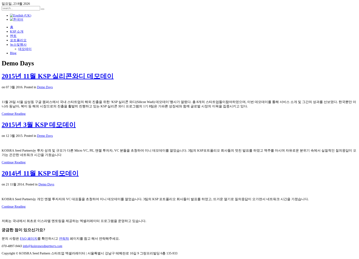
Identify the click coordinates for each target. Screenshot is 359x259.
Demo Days (45, 87)
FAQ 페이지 (28, 238)
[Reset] (42, 9)
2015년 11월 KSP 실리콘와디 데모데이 (58, 76)
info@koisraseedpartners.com (42, 246)
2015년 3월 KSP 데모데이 (39, 124)
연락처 (64, 238)
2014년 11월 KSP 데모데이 (40, 173)
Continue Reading (14, 113)
